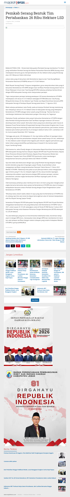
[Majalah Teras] (16, 2)
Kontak (39, 494)
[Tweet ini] (13, 245)
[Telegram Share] (23, 245)
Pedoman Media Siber (29, 494)
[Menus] (65, 2)
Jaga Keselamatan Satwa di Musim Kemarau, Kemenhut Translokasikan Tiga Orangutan (35, 274)
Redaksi (20, 494)
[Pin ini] (18, 245)
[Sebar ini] (8, 245)
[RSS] (19, 232)
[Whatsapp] (28, 245)
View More (35, 300)
